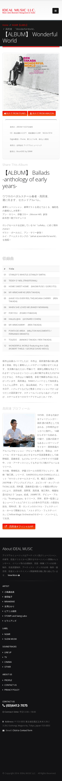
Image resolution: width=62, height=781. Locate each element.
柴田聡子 (8, 596)
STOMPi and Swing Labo (15, 616)
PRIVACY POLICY (11, 689)
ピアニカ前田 (10, 611)
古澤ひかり (9, 606)
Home (5, 25)
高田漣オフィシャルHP (21, 526)
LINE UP (7, 652)
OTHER (7, 666)
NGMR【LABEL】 (20, 25)
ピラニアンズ (10, 620)
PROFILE (8, 680)
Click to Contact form (22, 730)
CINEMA (8, 662)
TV (5, 657)
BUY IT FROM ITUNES (15, 113)
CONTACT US (10, 685)
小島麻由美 (9, 592)
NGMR (7, 634)
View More (13, 575)
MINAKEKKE (9, 601)
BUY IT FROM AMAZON (43, 113)
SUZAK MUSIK (10, 639)
